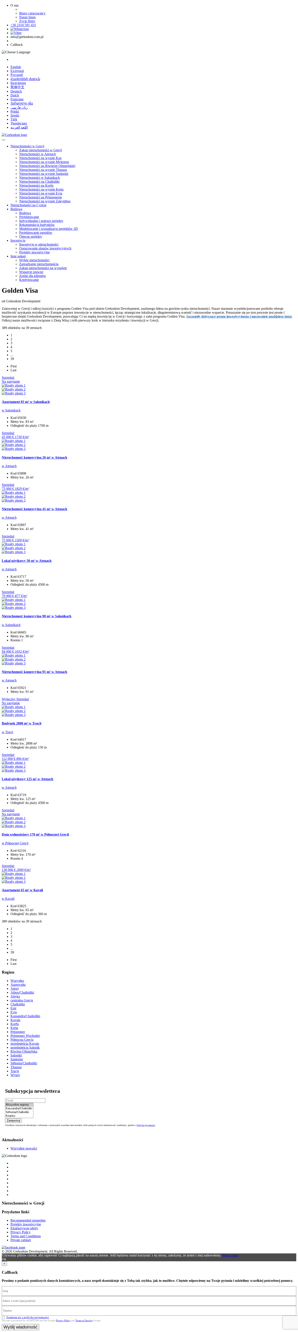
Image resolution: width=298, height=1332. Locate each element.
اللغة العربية (19, 127)
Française (17, 99)
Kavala (15, 1020)
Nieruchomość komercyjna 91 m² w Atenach (34, 672)
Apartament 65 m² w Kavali (22, 890)
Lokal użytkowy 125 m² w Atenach (27, 779)
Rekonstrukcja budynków (37, 225)
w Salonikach (11, 410)
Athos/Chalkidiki (22, 992)
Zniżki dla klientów (32, 276)
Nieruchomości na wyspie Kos (40, 158)
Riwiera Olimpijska (23, 1051)
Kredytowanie (29, 280)
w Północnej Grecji (15, 843)
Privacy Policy (20, 1232)
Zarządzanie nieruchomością (38, 264)
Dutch (14, 95)
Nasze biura (27, 17)
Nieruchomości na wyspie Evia (40, 193)
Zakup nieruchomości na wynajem (43, 268)
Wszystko (17, 981)
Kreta (14, 1028)
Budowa (16, 209)
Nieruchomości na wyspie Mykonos (44, 162)
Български (18, 83)
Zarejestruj (13, 1120)
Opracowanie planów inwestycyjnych (45, 248)
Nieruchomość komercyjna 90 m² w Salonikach (36, 616)
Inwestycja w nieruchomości (38, 244)
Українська (18, 123)
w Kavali (8, 898)
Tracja (14, 1071)
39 (12, 359)
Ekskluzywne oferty (24, 1228)
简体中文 (17, 87)
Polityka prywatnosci (146, 1125)
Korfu (14, 1024)
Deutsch (16, 91)
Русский (16, 75)
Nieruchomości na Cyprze (28, 205)
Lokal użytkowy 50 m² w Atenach (26, 561)
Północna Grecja (21, 1039)
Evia (13, 1012)
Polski (14, 111)
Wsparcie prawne (31, 272)
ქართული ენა (21, 103)
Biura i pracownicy (32, 13)
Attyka (15, 996)
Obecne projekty (30, 236)
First (13, 366)
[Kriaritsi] (19, 1116)
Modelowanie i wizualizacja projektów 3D (48, 229)
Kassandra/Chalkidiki (25, 1016)
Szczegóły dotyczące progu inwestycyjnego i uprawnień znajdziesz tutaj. (239, 316)
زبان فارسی (19, 107)
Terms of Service (83, 1320)
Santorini (16, 1059)
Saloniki (16, 1055)
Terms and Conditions (25, 1236)
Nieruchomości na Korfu (36, 185)
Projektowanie (29, 217)
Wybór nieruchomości (34, 260)
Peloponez (17, 1032)
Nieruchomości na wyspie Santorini (43, 174)
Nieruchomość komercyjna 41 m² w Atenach (34, 509)
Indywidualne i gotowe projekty (41, 221)
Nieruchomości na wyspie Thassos (43, 170)
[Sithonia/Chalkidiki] (19, 1112)
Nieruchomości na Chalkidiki (39, 181)
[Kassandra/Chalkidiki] (19, 1108)
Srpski (14, 115)
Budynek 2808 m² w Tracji (21, 723)
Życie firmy (27, 21)
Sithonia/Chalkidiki (23, 1063)
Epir (13, 1008)
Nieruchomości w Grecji (27, 146)
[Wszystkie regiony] (19, 1105)
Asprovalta (18, 984)
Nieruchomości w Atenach (37, 154)
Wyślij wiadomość (20, 1327)
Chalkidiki (17, 1004)
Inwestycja (17, 240)
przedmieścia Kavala (24, 1043)
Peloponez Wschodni (25, 1036)
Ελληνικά (17, 71)
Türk (13, 119)
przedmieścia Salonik (25, 1047)
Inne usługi (18, 256)
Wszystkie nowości (23, 1148)
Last (13, 370)
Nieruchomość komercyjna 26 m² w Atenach (34, 457)
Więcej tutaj (230, 1255)
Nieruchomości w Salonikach (39, 177)
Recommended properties (28, 1220)
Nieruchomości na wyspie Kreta (41, 189)
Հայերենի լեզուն (25, 79)
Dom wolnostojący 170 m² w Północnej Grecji (35, 834)
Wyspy (15, 1075)
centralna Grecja (21, 1000)
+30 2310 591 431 (23, 25)
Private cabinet (20, 1240)
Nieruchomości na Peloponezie (40, 197)
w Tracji (7, 732)
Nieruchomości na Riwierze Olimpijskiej (47, 166)
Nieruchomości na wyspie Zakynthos (44, 201)
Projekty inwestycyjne (34, 252)
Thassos (16, 1067)
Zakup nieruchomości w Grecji (40, 150)
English (15, 67)
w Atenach (9, 466)
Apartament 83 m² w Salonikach (26, 402)
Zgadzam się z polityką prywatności (27, 1317)
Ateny (14, 988)
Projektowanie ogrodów (35, 232)
